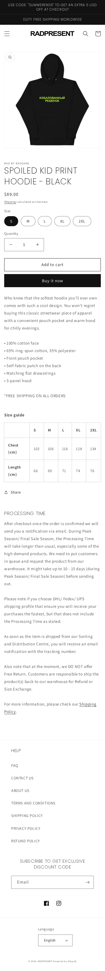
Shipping (10, 202)
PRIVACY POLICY (25, 828)
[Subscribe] (87, 882)
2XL (82, 221)
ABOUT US (20, 790)
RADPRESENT (45, 961)
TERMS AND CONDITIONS (33, 803)
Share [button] (16, 492)
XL (62, 221)
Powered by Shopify (65, 961)
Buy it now (52, 280)
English (50, 940)
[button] (7, 34)
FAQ (14, 765)
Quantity (11, 233)
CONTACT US (22, 777)
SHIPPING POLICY (27, 815)
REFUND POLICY (25, 840)
